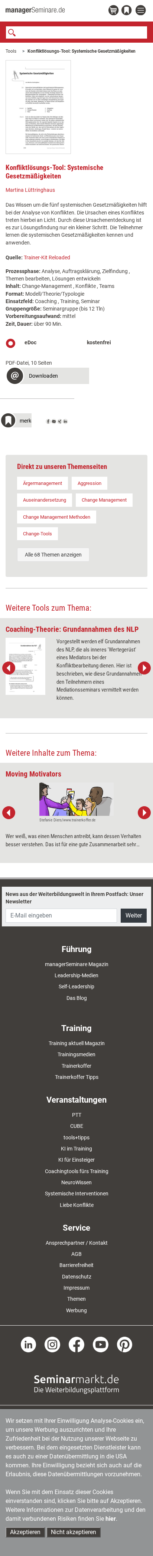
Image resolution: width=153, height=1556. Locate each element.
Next (144, 668)
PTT (76, 1115)
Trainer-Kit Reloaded (47, 257)
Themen (76, 1299)
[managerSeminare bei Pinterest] (124, 1344)
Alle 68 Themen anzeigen (53, 555)
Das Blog (76, 998)
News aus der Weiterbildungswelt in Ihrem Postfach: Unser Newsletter (74, 898)
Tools (11, 51)
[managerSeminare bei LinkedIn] (28, 1344)
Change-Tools (37, 533)
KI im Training (76, 1149)
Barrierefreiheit (76, 1265)
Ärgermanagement (42, 483)
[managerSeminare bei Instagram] (52, 1344)
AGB (76, 1254)
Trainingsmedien (76, 1054)
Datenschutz (76, 1277)
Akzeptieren (25, 1532)
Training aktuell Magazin (77, 1043)
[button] (47, 377)
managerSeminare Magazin (76, 964)
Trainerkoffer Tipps (76, 1077)
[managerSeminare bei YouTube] (100, 1344)
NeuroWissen (76, 1182)
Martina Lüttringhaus (30, 190)
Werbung (76, 1310)
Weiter (134, 915)
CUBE (76, 1126)
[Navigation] (141, 10)
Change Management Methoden (56, 517)
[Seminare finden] (76, 1383)
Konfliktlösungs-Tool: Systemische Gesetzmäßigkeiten (81, 51)
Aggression (89, 483)
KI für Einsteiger (76, 1160)
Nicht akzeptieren (73, 1532)
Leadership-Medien (76, 975)
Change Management (104, 500)
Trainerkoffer (76, 1066)
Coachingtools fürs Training (76, 1171)
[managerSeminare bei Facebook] (76, 1344)
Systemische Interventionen (76, 1193)
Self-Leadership (76, 986)
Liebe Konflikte (77, 1205)
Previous (9, 668)
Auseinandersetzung (44, 500)
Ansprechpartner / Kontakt (77, 1243)
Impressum (76, 1288)
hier (110, 1518)
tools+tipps (76, 1137)
